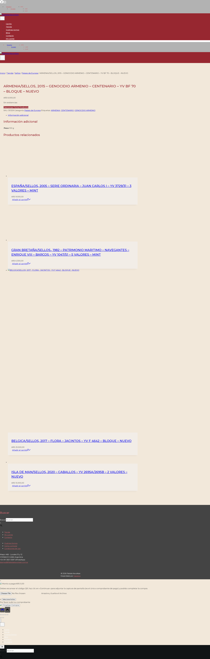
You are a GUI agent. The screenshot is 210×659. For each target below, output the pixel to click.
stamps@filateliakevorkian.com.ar (14, 562)
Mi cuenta (8, 535)
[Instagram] (5, 3)
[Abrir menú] (2, 57)
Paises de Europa (32, 110)
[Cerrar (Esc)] (7, 614)
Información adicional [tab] (18, 115)
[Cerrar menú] (0, 620)
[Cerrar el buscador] (2, 647)
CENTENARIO (67, 110)
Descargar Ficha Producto (16, 107)
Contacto (10, 36)
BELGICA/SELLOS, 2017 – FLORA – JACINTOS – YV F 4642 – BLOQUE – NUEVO (71, 441)
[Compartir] (5, 614)
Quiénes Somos (12, 30)
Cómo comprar (10, 546)
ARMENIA (55, 110)
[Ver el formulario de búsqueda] (2, 18)
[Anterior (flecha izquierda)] (1, 617)
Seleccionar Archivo (9, 599)
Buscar (3, 520)
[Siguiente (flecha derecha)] (3, 617)
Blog (8, 33)
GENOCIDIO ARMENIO (85, 110)
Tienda (9, 27)
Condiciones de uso (12, 549)
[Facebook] (2, 3)
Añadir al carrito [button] (19, 200)
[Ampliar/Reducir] (1, 614)
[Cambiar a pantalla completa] (3, 614)
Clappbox (77, 576)
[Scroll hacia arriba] (2, 610)
